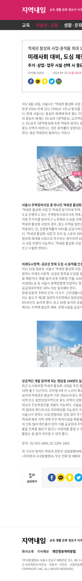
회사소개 (28, 551)
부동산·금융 (47, 25)
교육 (26, 25)
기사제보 (43, 551)
